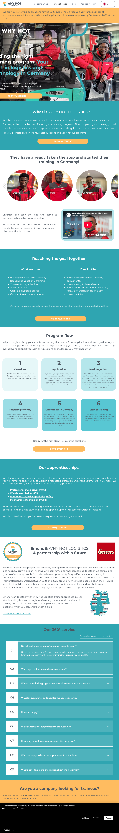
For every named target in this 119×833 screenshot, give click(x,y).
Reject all (96, 817)
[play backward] (4, 185)
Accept (108, 818)
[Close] (117, 804)
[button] (22, 185)
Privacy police (8, 829)
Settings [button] (85, 818)
